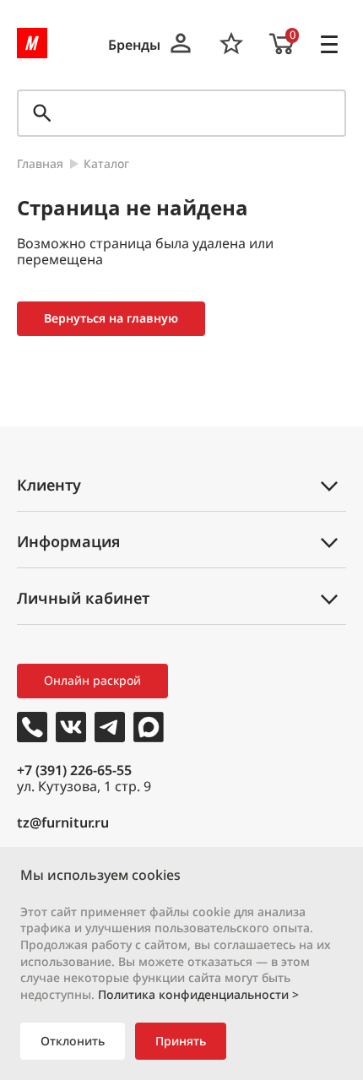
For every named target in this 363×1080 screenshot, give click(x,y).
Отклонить (73, 1041)
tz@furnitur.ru (63, 823)
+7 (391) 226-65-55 (74, 770)
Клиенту (49, 485)
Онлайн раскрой (92, 680)
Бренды (134, 45)
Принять (180, 1041)
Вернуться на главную (111, 318)
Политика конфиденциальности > (198, 994)
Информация (68, 541)
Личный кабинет (83, 598)
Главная (40, 164)
